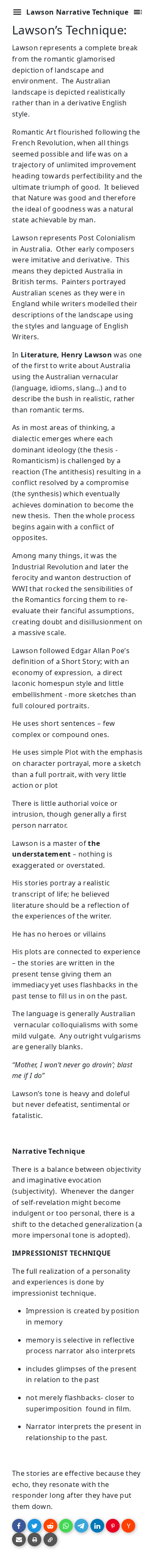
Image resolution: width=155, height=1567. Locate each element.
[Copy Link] (50, 1539)
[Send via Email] (19, 1539)
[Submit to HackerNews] (128, 1526)
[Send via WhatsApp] (66, 1526)
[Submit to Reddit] (50, 1526)
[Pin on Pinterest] (113, 1526)
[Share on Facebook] (19, 1526)
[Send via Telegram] (81, 1526)
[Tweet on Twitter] (34, 1526)
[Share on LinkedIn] (97, 1526)
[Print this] (34, 1539)
